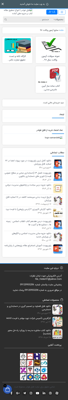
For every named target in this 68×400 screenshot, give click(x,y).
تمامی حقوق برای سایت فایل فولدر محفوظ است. (34, 387)
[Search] (6, 19)
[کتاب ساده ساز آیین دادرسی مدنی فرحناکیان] (51, 75)
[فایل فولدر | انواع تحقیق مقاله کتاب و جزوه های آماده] (17, 12)
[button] (3, 4)
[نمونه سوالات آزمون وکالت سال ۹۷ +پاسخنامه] (51, 45)
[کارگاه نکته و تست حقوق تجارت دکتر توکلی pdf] (17, 45)
